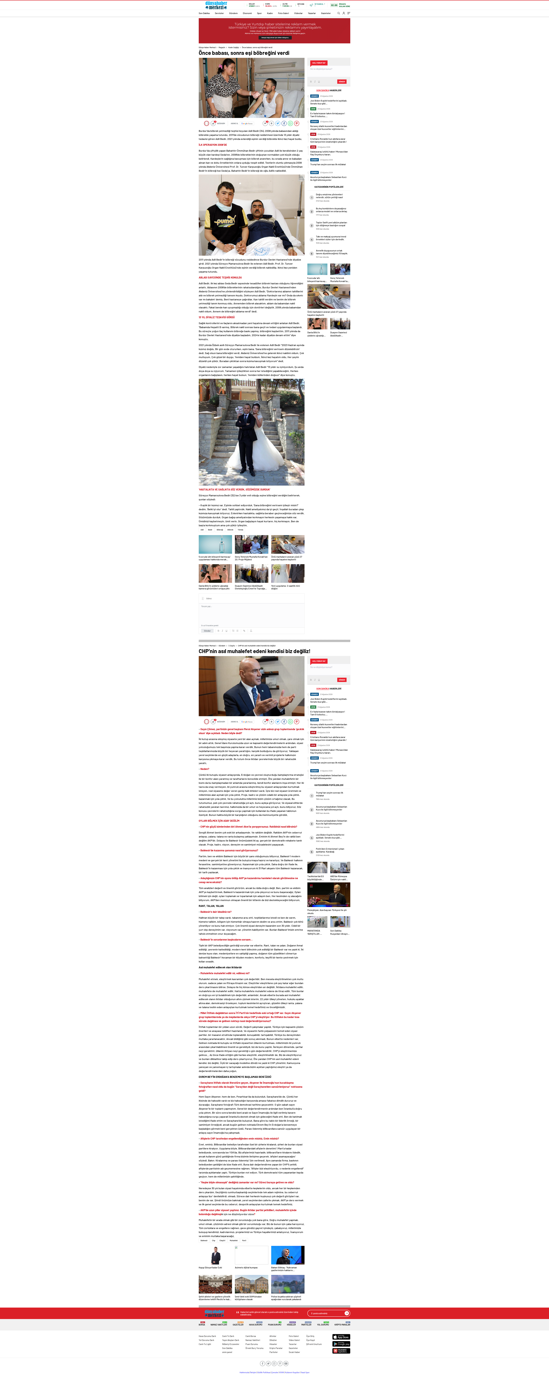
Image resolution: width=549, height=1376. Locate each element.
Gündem (233, 13)
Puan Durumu (274, 1323)
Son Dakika (204, 13)
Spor (259, 13)
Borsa (202, 1323)
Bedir (210, 530)
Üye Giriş (310, 1336)
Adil (202, 530)
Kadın (270, 13)
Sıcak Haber (294, 1352)
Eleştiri (222, 1240)
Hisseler (291, 1323)
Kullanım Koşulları (292, 1372)
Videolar (298, 13)
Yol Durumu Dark (206, 1340)
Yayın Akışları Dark (230, 1340)
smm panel (227, 1352)
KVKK (282, 1372)
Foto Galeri (283, 13)
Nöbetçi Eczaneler (230, 1344)
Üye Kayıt (310, 1340)
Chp (213, 1240)
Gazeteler (326, 13)
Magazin (222, 47)
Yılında (240, 530)
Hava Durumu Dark (207, 1336)
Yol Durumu (323, 1323)
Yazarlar (312, 13)
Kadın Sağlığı (233, 47)
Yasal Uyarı (305, 1372)
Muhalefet (234, 1240)
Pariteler (306, 1323)
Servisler (219, 13)
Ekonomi (247, 13)
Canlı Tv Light (205, 1344)
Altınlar (272, 1336)
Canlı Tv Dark (228, 1336)
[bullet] (237, 630)
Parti (244, 1240)
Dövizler (273, 1340)
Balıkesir (204, 1240)
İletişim (253, 1372)
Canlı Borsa (250, 1336)
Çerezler (274, 1372)
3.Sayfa (231, 645)
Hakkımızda (244, 1372)
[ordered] (233, 630)
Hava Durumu (255, 1323)
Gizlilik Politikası (263, 1372)
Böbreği (220, 530)
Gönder (207, 630)
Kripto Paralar (342, 1323)
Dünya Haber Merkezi (207, 47)
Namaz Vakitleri (219, 1323)
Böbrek (230, 530)
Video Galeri (294, 1340)
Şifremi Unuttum (314, 1344)
